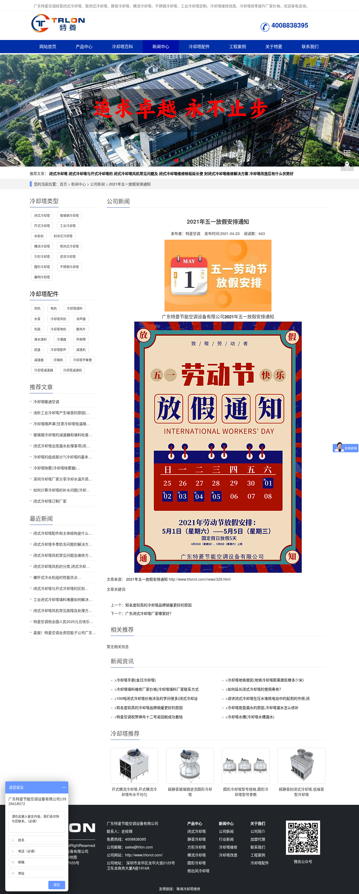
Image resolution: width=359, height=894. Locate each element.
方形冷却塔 (42, 256)
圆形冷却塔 (42, 266)
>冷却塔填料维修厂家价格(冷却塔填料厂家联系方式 (156, 689)
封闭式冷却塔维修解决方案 (226, 173)
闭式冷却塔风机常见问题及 (136, 173)
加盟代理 (257, 839)
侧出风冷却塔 (198, 870)
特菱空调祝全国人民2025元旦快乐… (63, 621)
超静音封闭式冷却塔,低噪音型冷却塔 (301, 791)
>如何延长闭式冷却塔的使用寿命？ (254, 689)
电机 (53, 308)
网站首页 (47, 46)
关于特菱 (273, 46)
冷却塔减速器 (43, 370)
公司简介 (257, 831)
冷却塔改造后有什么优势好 (271, 173)
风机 (37, 308)
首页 (63, 184)
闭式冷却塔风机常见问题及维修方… (62, 555)
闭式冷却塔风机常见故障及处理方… (62, 610)
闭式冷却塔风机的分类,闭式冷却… (61, 566)
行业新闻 (226, 839)
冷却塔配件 (199, 46)
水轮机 (39, 236)
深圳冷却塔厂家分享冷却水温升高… (62, 478)
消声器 (81, 319)
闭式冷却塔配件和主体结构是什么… (62, 533)
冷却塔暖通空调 (46, 401)
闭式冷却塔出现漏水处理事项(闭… (61, 445)
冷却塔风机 (58, 319)
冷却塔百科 (122, 46)
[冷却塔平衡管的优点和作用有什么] (179, 110)
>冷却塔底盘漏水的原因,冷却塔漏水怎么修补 (262, 707)
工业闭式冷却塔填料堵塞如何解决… (62, 599)
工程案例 (237, 46)
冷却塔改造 (228, 854)
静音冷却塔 (196, 839)
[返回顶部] (347, 165)
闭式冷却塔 (58, 173)
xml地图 (70, 857)
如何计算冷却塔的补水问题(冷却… (61, 490)
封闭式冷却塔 (63, 236)
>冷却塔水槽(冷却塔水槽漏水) (249, 716)
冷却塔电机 (58, 329)
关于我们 (257, 823)
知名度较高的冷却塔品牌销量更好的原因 (158, 604)
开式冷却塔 (42, 225)
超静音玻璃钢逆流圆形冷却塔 (190, 791)
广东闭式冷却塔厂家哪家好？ (149, 613)
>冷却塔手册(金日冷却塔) (135, 679)
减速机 (81, 349)
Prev (7, 110)
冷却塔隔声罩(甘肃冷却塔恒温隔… (61, 423)
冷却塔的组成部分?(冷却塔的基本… (62, 456)
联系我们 (310, 46)
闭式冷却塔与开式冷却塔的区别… (61, 588)
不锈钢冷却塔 (69, 266)
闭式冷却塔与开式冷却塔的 (91, 173)
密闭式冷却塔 (69, 246)
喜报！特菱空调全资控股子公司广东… (64, 632)
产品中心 (84, 46)
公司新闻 (97, 184)
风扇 (37, 329)
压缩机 (58, 360)
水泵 (37, 319)
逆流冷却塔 (68, 256)
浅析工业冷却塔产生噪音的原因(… (61, 412)
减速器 (39, 360)
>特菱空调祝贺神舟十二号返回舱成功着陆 (148, 716)
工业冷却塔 (68, 225)
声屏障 (81, 339)
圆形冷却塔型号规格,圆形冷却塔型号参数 (245, 791)
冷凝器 (61, 339)
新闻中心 (160, 46)
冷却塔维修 (228, 847)
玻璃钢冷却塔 (69, 215)
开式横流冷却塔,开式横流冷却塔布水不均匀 (134, 791)
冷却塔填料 (75, 308)
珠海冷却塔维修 (188, 888)
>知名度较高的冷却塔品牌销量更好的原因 (148, 707)
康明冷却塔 (42, 277)
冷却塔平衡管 (82, 360)
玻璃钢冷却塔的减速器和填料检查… (62, 434)
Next (352, 110)
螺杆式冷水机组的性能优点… (57, 577)
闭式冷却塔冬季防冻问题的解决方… (62, 544)
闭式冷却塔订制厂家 (49, 501)
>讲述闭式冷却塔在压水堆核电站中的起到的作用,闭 (267, 698)
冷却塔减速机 (72, 370)
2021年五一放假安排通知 (147, 579)
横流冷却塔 (42, 246)
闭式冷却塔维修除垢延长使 (181, 173)
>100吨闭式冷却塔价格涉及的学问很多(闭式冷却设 (156, 698)
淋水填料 (40, 339)
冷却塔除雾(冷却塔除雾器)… (56, 467)
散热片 (81, 329)
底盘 (37, 349)
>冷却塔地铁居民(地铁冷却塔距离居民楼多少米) (264, 679)
